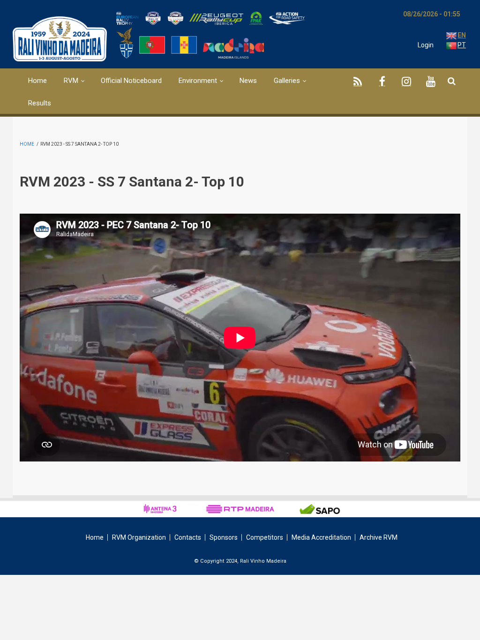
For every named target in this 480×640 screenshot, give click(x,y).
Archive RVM (379, 537)
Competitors (264, 537)
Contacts (187, 537)
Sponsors (224, 537)
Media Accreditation (321, 537)
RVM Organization (139, 537)
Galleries (287, 80)
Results (39, 103)
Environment (198, 80)
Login (426, 45)
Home (37, 80)
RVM (71, 80)
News (248, 80)
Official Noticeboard (131, 80)
